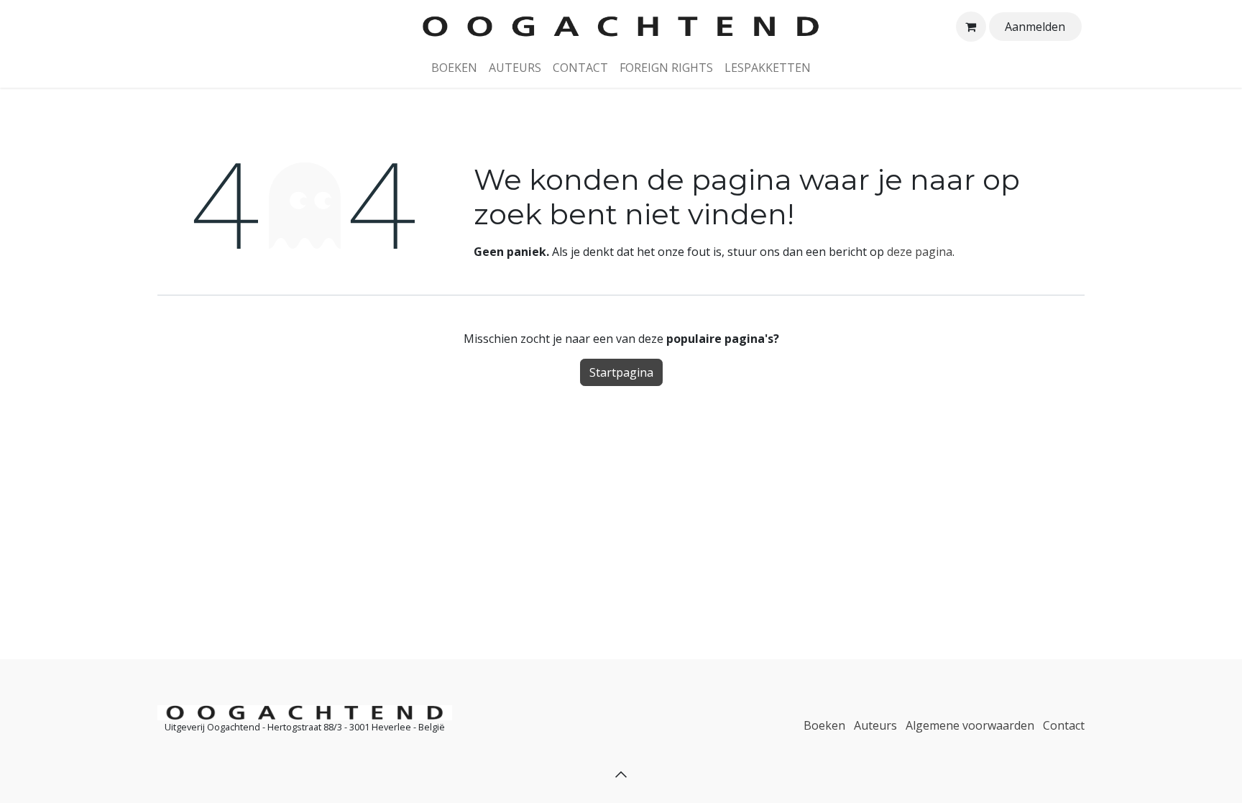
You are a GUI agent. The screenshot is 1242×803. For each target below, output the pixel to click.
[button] (621, 774)
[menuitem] (454, 67)
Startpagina (621, 372)
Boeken (824, 725)
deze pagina (919, 252)
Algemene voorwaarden (970, 725)
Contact (1064, 725)
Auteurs (875, 725)
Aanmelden (1035, 27)
